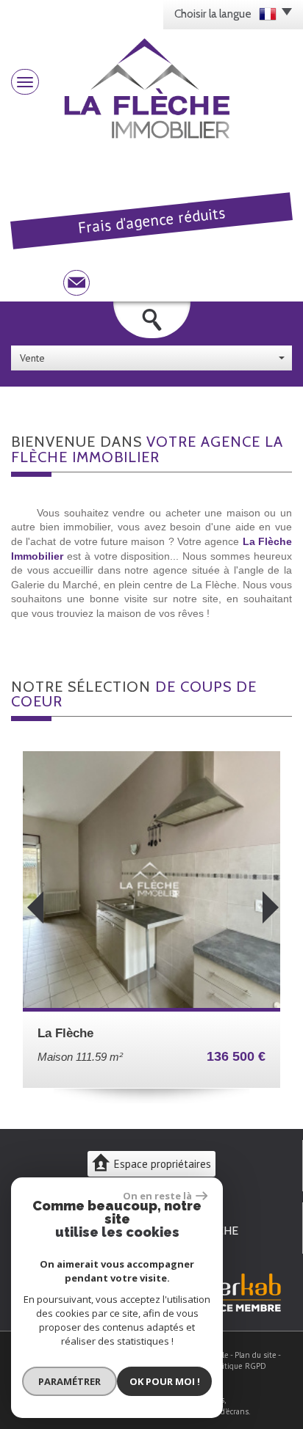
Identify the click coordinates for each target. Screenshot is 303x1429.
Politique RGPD (239, 1366)
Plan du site (256, 1355)
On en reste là (157, 1195)
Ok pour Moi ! (164, 1381)
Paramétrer (69, 1381)
